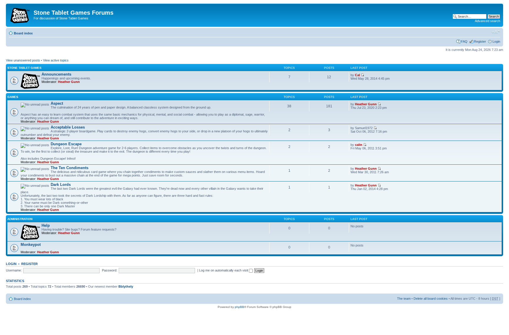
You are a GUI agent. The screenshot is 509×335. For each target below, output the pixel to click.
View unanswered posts (23, 60)
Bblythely (125, 286)
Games (12, 97)
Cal (357, 75)
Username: (14, 270)
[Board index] (20, 14)
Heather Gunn (69, 82)
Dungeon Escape (66, 144)
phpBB (239, 307)
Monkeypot (31, 244)
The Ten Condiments (69, 168)
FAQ (464, 41)
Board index (23, 33)
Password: (109, 270)
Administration (19, 219)
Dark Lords (61, 184)
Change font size (496, 32)
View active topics (56, 60)
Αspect (57, 103)
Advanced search (487, 21)
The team (404, 298)
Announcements (56, 74)
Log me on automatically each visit (224, 270)
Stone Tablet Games (24, 67)
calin (358, 144)
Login (496, 41)
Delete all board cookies (431, 298)
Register (480, 41)
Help (46, 225)
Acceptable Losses (68, 127)
